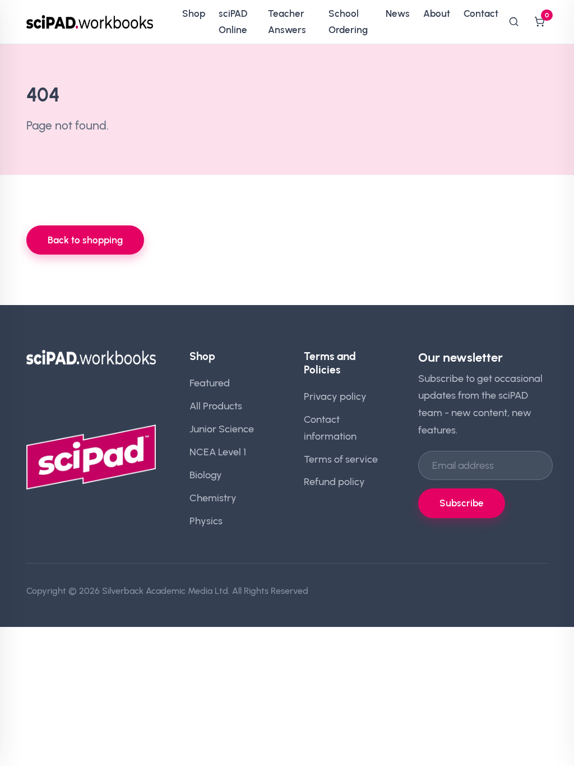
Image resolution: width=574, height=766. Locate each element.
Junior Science (221, 429)
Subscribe (461, 503)
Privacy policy (335, 396)
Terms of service (341, 459)
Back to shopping (85, 240)
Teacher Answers (287, 21)
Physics (206, 521)
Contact (481, 13)
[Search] (513, 21)
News (398, 13)
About (436, 13)
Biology (205, 475)
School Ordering (348, 21)
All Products (215, 406)
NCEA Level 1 (217, 452)
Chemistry (213, 498)
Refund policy (334, 481)
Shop (193, 13)
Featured (209, 383)
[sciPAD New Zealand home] (89, 22)
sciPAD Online (233, 21)
